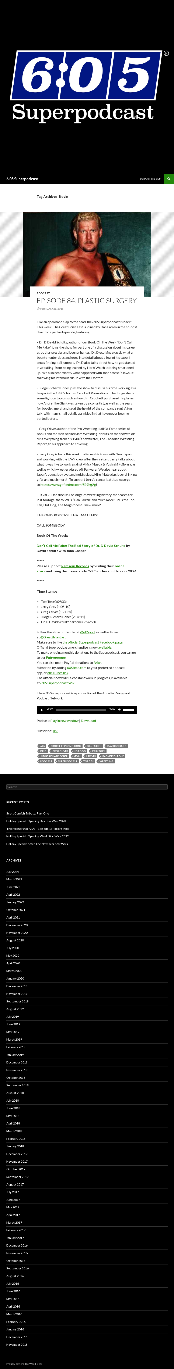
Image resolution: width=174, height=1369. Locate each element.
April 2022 (13, 894)
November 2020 (17, 932)
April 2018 (13, 1123)
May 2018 (12, 1115)
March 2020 (14, 971)
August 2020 (15, 940)
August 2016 (15, 1276)
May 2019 (12, 1032)
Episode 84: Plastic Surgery (87, 300)
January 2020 (15, 978)
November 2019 (17, 993)
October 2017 (15, 1169)
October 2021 (15, 910)
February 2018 (15, 1138)
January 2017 (15, 1238)
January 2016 (15, 1329)
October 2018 (15, 1077)
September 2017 (17, 1177)
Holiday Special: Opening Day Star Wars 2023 (36, 821)
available (104, 647)
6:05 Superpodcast (22, 179)
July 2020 (12, 948)
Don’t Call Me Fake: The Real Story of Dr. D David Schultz (81, 545)
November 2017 (17, 1161)
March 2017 (14, 1222)
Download (88, 721)
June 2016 (13, 1291)
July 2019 (12, 1016)
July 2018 (12, 1100)
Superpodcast (67, 761)
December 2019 (17, 986)
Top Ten (88, 761)
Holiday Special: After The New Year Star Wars (37, 844)
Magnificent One (113, 756)
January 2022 (15, 902)
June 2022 (13, 887)
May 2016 (12, 1299)
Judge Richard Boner (54, 756)
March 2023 (14, 879)
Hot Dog (80, 751)
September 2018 (17, 1085)
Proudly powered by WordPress (24, 1363)
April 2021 (13, 917)
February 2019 (15, 1047)
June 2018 (13, 1108)
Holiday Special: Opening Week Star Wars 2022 (37, 836)
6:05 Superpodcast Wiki (57, 683)
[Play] (42, 710)
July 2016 (12, 1283)
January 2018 (15, 1146)
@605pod (87, 632)
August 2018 (15, 1093)
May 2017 (12, 1207)
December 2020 (17, 925)
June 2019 (13, 1024)
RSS (55, 731)
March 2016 (14, 1314)
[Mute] (120, 710)
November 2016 (17, 1253)
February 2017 (15, 1230)
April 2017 (13, 1215)
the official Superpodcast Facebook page (92, 642)
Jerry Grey (98, 751)
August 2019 (15, 1009)
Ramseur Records (75, 566)
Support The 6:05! (150, 178)
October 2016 (15, 1260)
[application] (87, 710)
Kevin (77, 756)
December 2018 (17, 1062)
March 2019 (14, 1039)
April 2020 (13, 963)
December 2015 (17, 1337)
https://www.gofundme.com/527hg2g (68, 484)
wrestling (106, 761)
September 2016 (17, 1268)
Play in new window (64, 721)
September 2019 (17, 1001)
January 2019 (15, 1054)
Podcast (43, 293)
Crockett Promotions (66, 746)
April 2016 (13, 1306)
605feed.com (76, 668)
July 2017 (12, 1192)
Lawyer (91, 756)
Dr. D (43, 751)
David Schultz (116, 746)
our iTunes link (57, 673)
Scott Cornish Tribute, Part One (27, 813)
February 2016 (15, 1321)
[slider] (129, 709)
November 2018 (17, 1070)
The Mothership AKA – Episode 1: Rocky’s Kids (37, 828)
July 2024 (12, 871)
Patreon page (56, 657)
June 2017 (13, 1199)
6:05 (42, 746)
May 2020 (12, 955)
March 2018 (14, 1131)
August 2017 (15, 1184)
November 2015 (17, 1344)
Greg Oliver (60, 751)
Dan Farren (94, 746)
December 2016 (17, 1245)
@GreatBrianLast (53, 637)
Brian (97, 662)
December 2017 (17, 1154)
